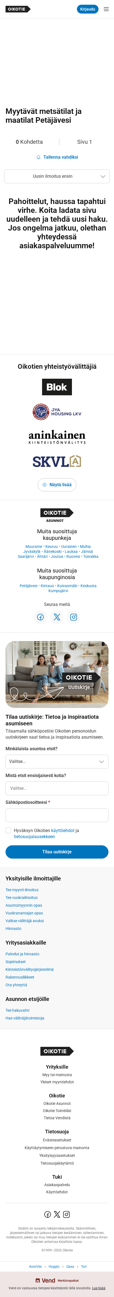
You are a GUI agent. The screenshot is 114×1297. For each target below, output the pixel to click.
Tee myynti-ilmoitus (22, 890)
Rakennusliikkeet (20, 977)
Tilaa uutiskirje (57, 851)
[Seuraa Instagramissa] (74, 617)
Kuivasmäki (67, 586)
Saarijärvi (26, 556)
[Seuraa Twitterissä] (57, 617)
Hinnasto (13, 928)
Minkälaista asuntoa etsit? (32, 748)
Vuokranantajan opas (24, 913)
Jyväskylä (31, 551)
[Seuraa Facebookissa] (40, 617)
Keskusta (89, 586)
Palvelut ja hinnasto (22, 954)
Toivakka (91, 556)
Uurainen (69, 546)
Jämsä (87, 551)
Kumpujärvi (58, 591)
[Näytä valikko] (106, 9)
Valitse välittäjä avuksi (25, 921)
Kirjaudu (87, 9)
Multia (85, 546)
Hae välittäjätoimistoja (25, 1018)
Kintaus (47, 586)
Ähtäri (42, 556)
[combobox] (57, 788)
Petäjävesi (28, 586)
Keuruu (51, 546)
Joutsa (57, 556)
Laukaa (71, 551)
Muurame (33, 546)
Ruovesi (73, 556)
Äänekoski (52, 551)
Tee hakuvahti (17, 1010)
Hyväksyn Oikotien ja (46, 833)
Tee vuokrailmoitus (22, 897)
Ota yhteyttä (16, 985)
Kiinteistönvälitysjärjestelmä (30, 969)
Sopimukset (16, 961)
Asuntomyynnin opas (24, 905)
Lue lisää (98, 1288)
